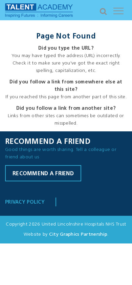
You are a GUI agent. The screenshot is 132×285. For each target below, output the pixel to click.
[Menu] (118, 10)
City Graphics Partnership (78, 234)
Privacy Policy (25, 202)
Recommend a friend (43, 174)
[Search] (103, 10)
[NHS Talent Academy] (39, 11)
